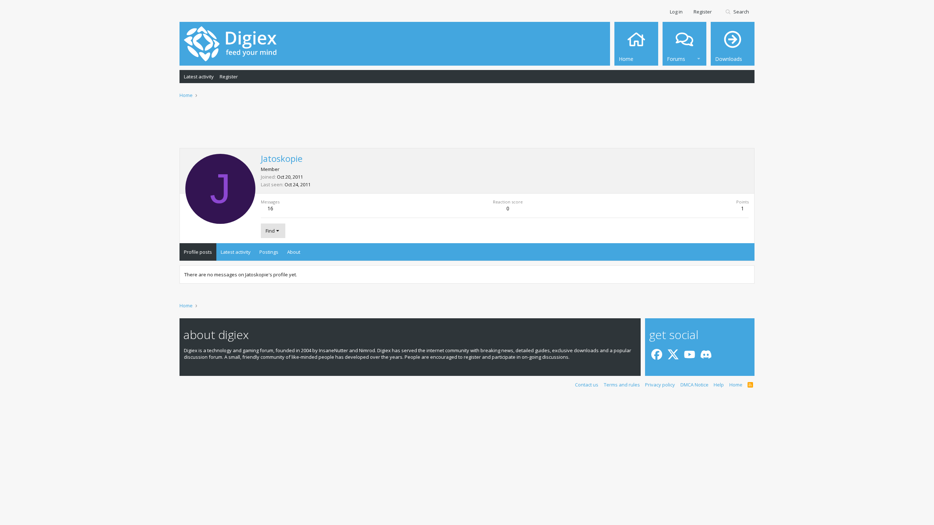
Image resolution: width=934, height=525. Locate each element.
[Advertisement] (467, 128)
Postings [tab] (268, 252)
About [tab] (293, 252)
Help (719, 384)
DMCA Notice (694, 384)
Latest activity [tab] (236, 252)
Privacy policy (660, 384)
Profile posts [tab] (198, 252)
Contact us (586, 384)
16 (270, 208)
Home (735, 384)
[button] (698, 58)
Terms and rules (622, 384)
